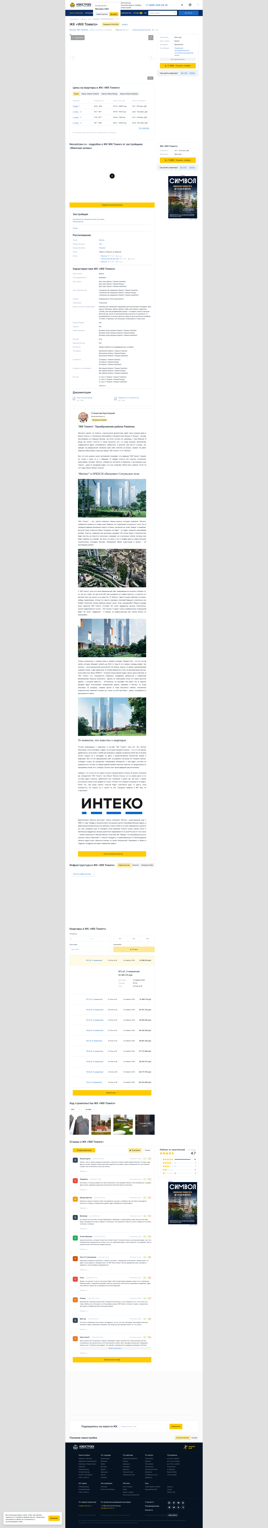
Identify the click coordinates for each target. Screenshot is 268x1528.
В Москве (82, 1466)
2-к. (120, 938)
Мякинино (148, 1472)
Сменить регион (102, 14)
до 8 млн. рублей (173, 1458)
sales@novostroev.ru (108, 1508)
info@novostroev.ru (85, 1506)
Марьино (126, 1469)
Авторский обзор (91, 13)
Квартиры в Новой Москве (88, 1461)
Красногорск (105, 1458)
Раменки (102, 248)
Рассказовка (149, 1464)
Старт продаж (172, 1475)
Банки (125, 1489)
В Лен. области (84, 1477)
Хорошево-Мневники (130, 1458)
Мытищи (104, 1466)
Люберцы (104, 1461)
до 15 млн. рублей (173, 1461)
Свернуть (102, 385)
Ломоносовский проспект (142, 30)
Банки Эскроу (127, 1486)
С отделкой (171, 1469)
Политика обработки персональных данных (115, 1515)
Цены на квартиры (76, 13)
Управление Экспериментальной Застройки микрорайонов (184, 50)
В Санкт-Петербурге (86, 1475)
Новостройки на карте (152, 1486)
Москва (101, 240)
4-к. (147, 938)
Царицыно (126, 1464)
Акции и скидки (128, 1492)
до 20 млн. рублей (173, 1464)
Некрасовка (149, 1458)
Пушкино (104, 1477)
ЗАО (100, 244)
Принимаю (54, 1518)
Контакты (149, 1510)
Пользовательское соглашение (155, 1515)
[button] (151, 57)
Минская (119, 30)
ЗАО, (79, 30)
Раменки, (84, 30)
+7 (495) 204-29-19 (157, 5)
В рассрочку (171, 1466)
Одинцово (104, 1472)
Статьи (169, 1489)
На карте (125, 24)
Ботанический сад (151, 1469)
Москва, (73, 30)
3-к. (134, 938)
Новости (170, 1487)
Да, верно (114, 14)
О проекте (149, 1502)
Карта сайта (173, 1515)
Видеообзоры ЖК (151, 1489)
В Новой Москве (84, 1472)
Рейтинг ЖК (171, 1492)
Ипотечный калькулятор (131, 1495)
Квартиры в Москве (85, 1458)
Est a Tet (184, 73)
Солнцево (126, 1466)
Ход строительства (124, 13)
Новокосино (149, 1466)
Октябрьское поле (151, 1475)
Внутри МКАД (172, 1472)
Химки (103, 1464)
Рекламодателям (152, 1506)
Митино (125, 1461)
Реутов (103, 1475)
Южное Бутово (128, 1472)
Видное (103, 1469)
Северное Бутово (129, 1475)
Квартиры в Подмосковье (87, 1464)
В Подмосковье (84, 1469)
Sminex (177, 55)
